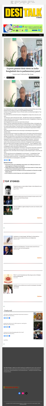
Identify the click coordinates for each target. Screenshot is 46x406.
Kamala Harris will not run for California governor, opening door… (15, 323)
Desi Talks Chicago (29, 74)
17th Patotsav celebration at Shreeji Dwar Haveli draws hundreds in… (16, 314)
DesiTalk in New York (31, 1)
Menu (40, 35)
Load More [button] (6, 340)
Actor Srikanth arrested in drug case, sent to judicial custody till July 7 (20, 173)
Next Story (10, 77)
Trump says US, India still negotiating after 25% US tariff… (14, 332)
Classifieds (33, 2)
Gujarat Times (17, 2)
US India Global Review (23, 2)
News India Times (24, 1)
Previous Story (34, 77)
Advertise (29, 2)
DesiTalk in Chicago (17, 1)
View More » (39, 217)
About (15, 3)
